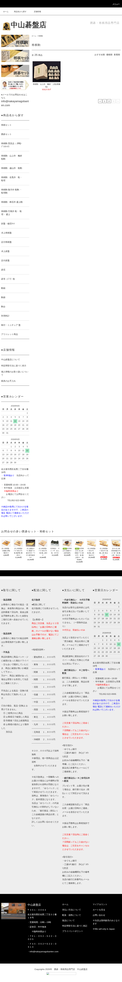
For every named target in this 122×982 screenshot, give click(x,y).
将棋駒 (40, 36)
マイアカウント (100, 904)
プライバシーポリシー (72, 931)
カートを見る (99, 910)
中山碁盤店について (10, 359)
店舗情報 (37, 12)
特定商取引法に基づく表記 (74, 926)
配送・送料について (71, 915)
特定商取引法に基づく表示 (13, 365)
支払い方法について (71, 910)
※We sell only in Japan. (104, 929)
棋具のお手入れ (8, 381)
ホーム (5, 12)
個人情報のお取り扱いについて (14, 373)
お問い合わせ (99, 915)
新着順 (117, 54)
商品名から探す (20, 12)
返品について (68, 920)
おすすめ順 (99, 54)
